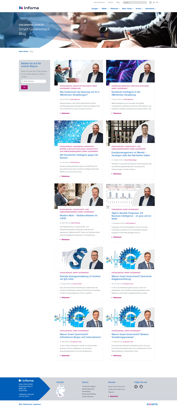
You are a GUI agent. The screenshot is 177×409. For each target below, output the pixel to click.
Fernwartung (86, 391)
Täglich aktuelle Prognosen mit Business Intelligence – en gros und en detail (131, 215)
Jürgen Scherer (77, 284)
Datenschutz (27, 404)
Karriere (110, 2)
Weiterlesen (66, 113)
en (157, 2)
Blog (118, 2)
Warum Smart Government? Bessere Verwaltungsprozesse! (130, 335)
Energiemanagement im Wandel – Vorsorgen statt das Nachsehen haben (131, 154)
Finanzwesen (78, 146)
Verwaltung (76, 88)
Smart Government (120, 88)
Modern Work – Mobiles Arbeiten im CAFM (78, 216)
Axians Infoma (23, 51)
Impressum (37, 404)
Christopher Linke (128, 284)
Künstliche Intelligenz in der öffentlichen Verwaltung (126, 93)
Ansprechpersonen (88, 389)
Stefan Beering (75, 223)
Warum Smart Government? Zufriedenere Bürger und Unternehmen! (80, 335)
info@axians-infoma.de (26, 394)
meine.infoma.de (99, 2)
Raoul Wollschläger (131, 160)
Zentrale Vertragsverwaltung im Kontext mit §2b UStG (80, 277)
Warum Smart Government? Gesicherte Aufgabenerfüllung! (132, 277)
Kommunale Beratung (121, 86)
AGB (20, 404)
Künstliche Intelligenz (82, 86)
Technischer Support (89, 386)
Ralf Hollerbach (75, 99)
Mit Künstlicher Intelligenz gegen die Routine (79, 156)
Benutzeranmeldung (88, 394)
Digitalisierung (66, 86)
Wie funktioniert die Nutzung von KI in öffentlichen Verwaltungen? (79, 93)
